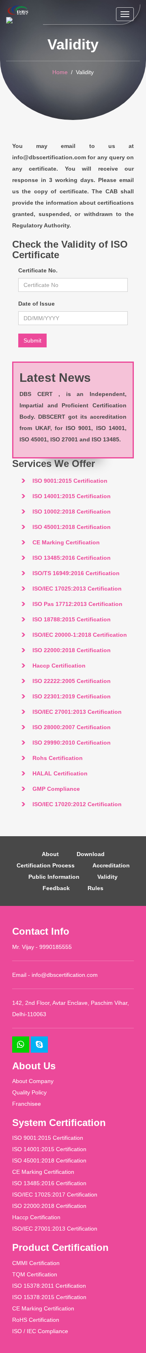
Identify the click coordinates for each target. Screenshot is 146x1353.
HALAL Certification (60, 773)
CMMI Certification (36, 1263)
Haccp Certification (59, 665)
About (50, 854)
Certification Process (46, 865)
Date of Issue (36, 303)
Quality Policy (29, 1092)
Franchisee (26, 1103)
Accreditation (111, 865)
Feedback (56, 888)
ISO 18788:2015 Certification (71, 619)
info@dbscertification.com (65, 975)
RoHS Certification (35, 1320)
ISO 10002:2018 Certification (71, 511)
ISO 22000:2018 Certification (71, 650)
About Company (33, 1081)
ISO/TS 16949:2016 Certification (76, 573)
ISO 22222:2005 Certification (71, 681)
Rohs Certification (57, 758)
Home (60, 72)
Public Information (53, 876)
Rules (95, 888)
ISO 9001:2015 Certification (69, 480)
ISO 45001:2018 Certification (71, 527)
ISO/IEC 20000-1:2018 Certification (79, 635)
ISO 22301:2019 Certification (71, 696)
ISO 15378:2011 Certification (49, 1285)
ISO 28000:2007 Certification (71, 727)
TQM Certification (34, 1274)
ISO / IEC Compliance (40, 1331)
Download (91, 854)
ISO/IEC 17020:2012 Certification (77, 804)
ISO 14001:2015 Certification (71, 496)
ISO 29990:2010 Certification (71, 742)
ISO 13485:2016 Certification (71, 557)
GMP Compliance (56, 789)
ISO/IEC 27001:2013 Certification (77, 712)
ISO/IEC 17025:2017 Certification (54, 1194)
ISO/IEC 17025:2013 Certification (77, 588)
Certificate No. (38, 270)
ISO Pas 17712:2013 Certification (77, 604)
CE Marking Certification (66, 542)
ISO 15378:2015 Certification (49, 1297)
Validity (107, 876)
